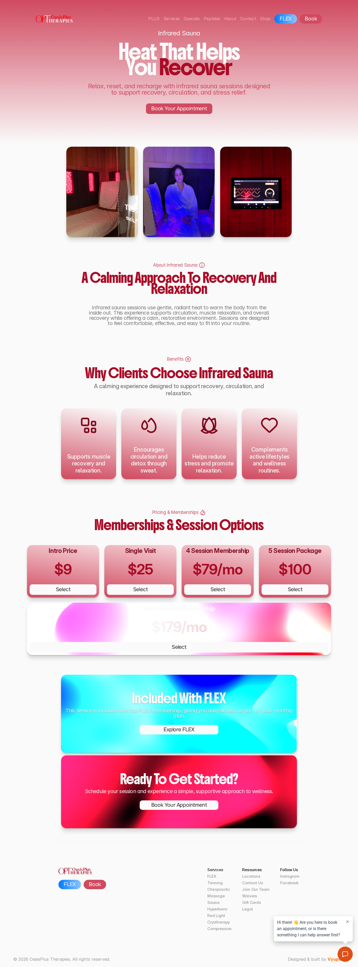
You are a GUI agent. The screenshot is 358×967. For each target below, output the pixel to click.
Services (215, 869)
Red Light (216, 915)
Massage (216, 895)
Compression (219, 928)
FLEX (211, 876)
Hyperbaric (217, 908)
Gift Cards (251, 902)
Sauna (213, 902)
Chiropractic (218, 889)
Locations (251, 876)
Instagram (290, 876)
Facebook (289, 882)
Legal (247, 908)
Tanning (215, 882)
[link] (179, 729)
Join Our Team (256, 889)
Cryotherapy (218, 922)
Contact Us (252, 882)
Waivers (249, 895)
